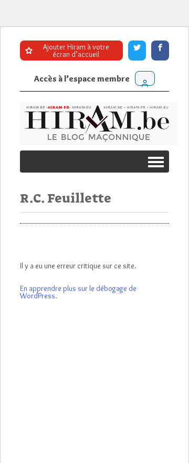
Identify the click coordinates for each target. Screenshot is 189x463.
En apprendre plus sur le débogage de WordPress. (78, 292)
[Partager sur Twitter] (137, 51)
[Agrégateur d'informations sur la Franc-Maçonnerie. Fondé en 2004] (98, 123)
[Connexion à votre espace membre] (145, 78)
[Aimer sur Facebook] (160, 51)
